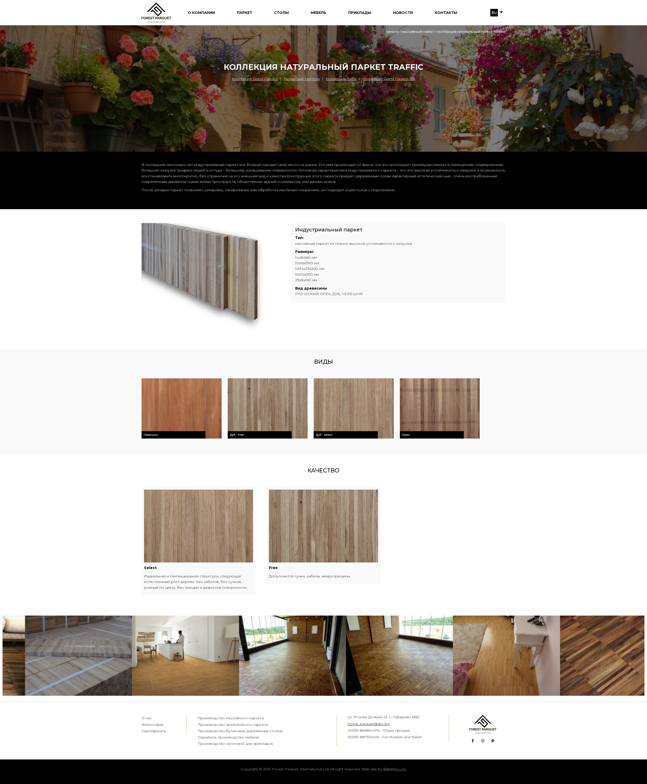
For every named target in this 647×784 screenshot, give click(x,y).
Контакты (446, 12)
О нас (147, 718)
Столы (281, 12)
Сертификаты (154, 731)
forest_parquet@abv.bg (369, 724)
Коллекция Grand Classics (255, 78)
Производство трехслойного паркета (233, 724)
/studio (395, 769)
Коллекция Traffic (341, 78)
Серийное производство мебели (228, 737)
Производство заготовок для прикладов (235, 743)
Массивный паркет (418, 32)
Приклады (359, 12)
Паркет (244, 12)
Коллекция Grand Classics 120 (389, 78)
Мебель (318, 12)
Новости (403, 12)
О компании (201, 12)
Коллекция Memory (302, 78)
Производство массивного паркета (231, 718)
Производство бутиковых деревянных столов (240, 731)
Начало (392, 32)
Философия (152, 724)
